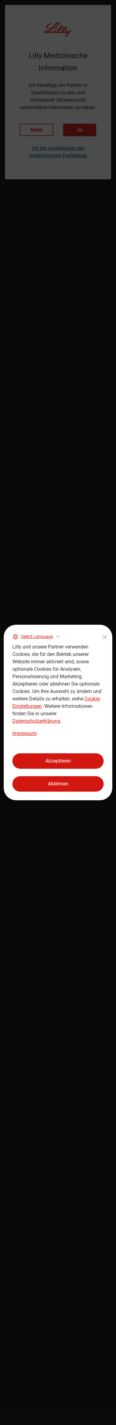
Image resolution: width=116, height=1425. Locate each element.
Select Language (37, 636)
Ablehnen (58, 784)
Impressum (24, 733)
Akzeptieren (58, 761)
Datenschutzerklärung (36, 721)
